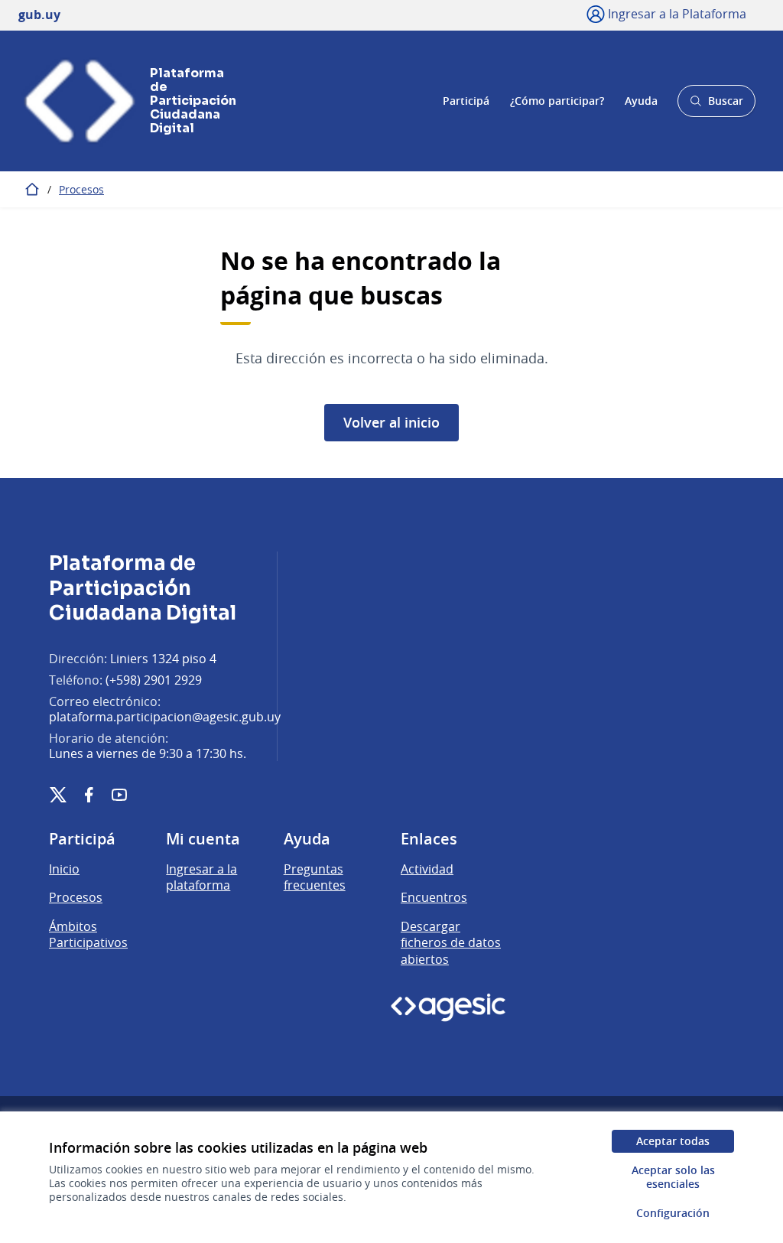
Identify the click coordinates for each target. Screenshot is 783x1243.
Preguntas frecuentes (315, 877)
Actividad (427, 869)
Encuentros (434, 897)
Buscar (716, 105)
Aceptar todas (673, 1141)
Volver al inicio (391, 422)
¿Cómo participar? (557, 100)
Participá (466, 100)
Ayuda (641, 100)
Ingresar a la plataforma (201, 877)
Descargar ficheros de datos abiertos (451, 943)
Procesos (81, 189)
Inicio (64, 869)
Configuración (673, 1213)
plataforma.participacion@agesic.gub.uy (165, 716)
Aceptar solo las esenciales (673, 1177)
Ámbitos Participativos (88, 935)
